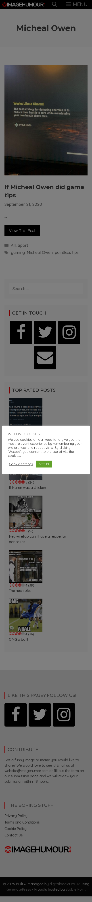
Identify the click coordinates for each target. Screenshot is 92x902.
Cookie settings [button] (21, 464)
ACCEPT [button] (44, 464)
